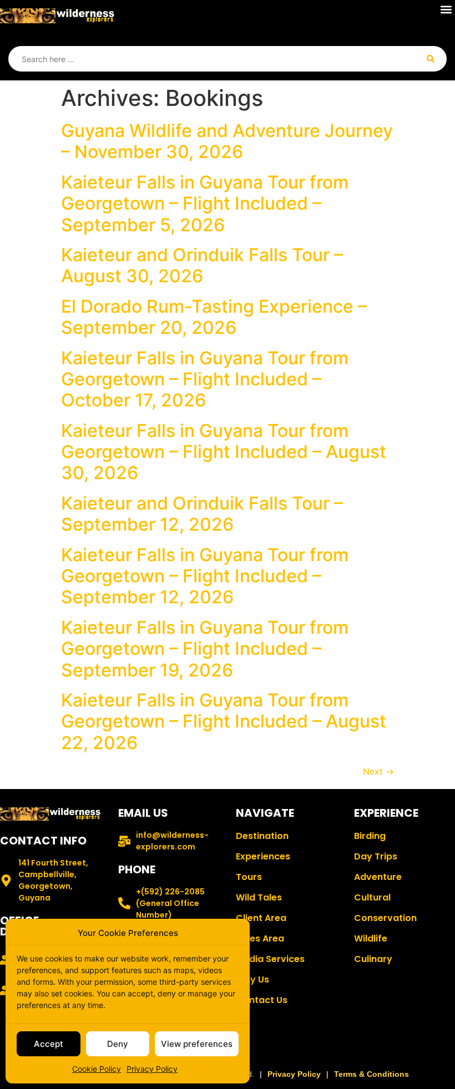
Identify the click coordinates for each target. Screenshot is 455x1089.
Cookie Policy (96, 1068)
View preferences (196, 1044)
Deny (117, 1044)
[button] (446, 9)
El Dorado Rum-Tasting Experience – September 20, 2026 (214, 317)
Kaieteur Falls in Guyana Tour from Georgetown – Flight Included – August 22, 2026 (223, 721)
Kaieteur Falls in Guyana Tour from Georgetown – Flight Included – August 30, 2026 (223, 452)
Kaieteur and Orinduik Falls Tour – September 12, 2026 (202, 513)
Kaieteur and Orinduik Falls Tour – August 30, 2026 (202, 265)
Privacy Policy (152, 1068)
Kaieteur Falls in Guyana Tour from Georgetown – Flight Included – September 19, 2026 (204, 649)
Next (378, 771)
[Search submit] (430, 58)
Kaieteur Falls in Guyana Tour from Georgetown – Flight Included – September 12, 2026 (204, 576)
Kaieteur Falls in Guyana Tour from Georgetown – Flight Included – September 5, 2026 (204, 203)
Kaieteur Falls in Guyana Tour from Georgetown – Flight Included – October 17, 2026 (204, 379)
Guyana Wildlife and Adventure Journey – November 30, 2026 (227, 141)
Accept (48, 1044)
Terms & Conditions (371, 1074)
